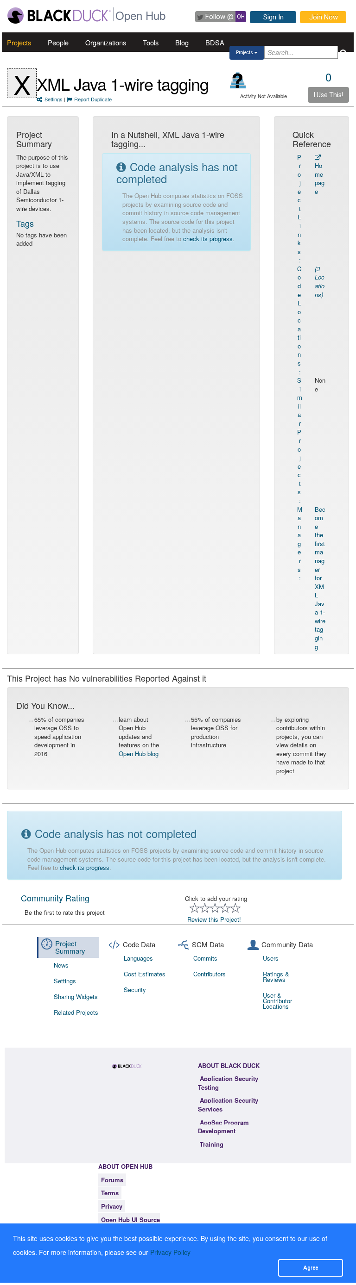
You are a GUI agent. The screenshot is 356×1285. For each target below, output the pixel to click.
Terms (110, 1192)
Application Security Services (228, 1104)
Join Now (323, 17)
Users (271, 958)
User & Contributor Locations (277, 1001)
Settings (53, 99)
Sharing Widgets (76, 996)
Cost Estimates (144, 973)
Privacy (111, 1206)
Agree (310, 1267)
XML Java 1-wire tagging (123, 83)
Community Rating (55, 898)
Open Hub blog (139, 753)
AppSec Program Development (223, 1127)
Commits (205, 958)
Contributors (209, 973)
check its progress (208, 238)
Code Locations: (299, 320)
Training (211, 1144)
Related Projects (76, 1012)
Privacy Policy (170, 1252)
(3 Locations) (319, 281)
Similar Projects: (299, 440)
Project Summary (70, 947)
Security (135, 989)
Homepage (319, 178)
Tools (151, 42)
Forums (112, 1179)
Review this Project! (214, 919)
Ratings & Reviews (276, 976)
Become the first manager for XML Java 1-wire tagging (320, 578)
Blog (182, 42)
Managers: (299, 544)
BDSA (214, 42)
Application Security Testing (228, 1083)
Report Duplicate (93, 99)
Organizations (105, 42)
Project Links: (299, 209)
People (58, 42)
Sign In (273, 17)
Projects (19, 42)
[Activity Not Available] (238, 80)
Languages (138, 958)
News (61, 965)
